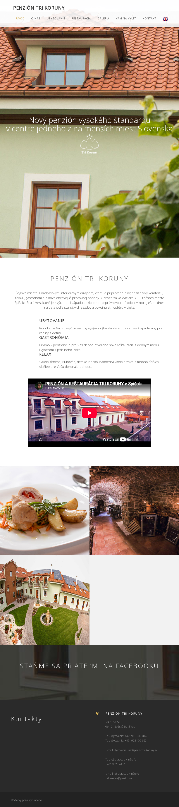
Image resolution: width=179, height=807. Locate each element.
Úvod (20, 18)
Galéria (103, 18)
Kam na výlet (126, 18)
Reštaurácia (81, 18)
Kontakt (149, 18)
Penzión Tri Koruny (39, 7)
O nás (35, 18)
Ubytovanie (56, 18)
